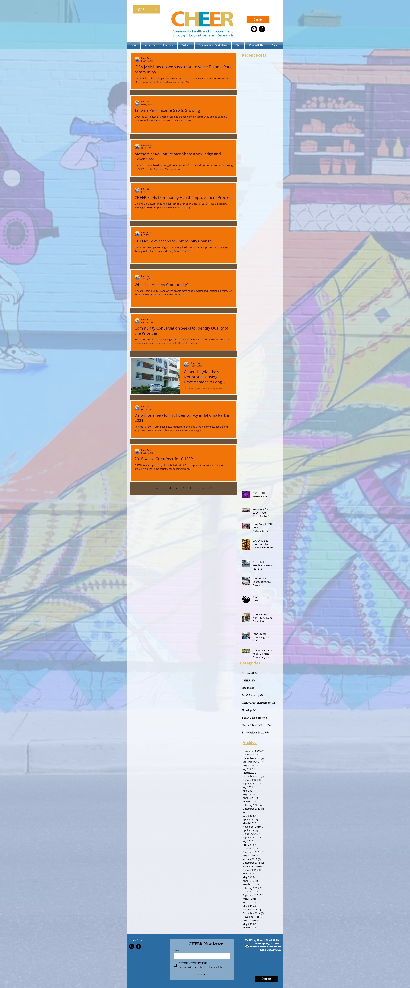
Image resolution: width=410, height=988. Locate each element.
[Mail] (247, 946)
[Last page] (210, 487)
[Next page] (204, 487)
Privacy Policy (135, 940)
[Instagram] (254, 29)
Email (176, 950)
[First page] (157, 487)
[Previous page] (163, 487)
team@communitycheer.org (265, 946)
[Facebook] (262, 29)
